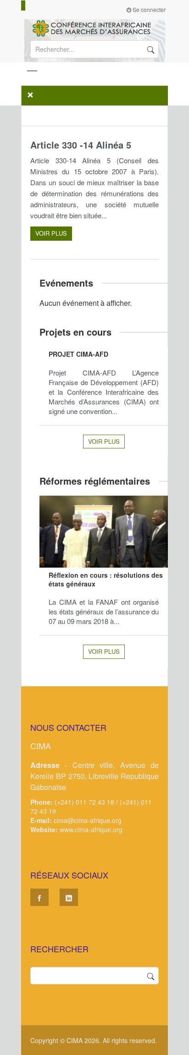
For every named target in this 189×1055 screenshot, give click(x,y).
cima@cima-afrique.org (88, 820)
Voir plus (51, 233)
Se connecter (148, 9)
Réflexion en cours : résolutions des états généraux (106, 579)
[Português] (36, 5)
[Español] (31, 5)
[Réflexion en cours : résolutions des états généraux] (103, 531)
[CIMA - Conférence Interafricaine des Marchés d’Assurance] (94, 27)
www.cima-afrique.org (91, 829)
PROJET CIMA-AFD (78, 354)
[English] (27, 5)
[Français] (23, 5)
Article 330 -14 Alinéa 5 (80, 144)
